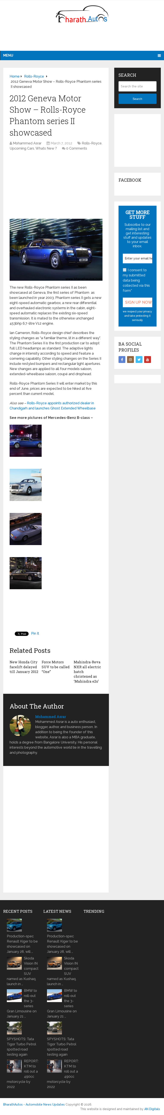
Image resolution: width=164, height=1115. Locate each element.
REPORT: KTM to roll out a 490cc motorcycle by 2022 (22, 1074)
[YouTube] (147, 359)
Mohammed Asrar (27, 143)
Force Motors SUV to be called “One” (56, 667)
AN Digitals (152, 1109)
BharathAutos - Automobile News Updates (34, 1104)
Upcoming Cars (22, 148)
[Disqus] (56, 831)
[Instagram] (130, 359)
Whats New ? (46, 148)
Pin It (35, 633)
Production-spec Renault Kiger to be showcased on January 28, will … (22, 944)
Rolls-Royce (92, 143)
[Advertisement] (82, 39)
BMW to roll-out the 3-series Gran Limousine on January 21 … (22, 1003)
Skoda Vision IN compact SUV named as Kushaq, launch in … (22, 971)
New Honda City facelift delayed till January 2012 (24, 667)
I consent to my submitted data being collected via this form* (136, 280)
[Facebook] (122, 359)
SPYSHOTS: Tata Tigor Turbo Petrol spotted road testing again (21, 1047)
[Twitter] (139, 359)
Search (137, 98)
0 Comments (76, 148)
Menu (8, 55)
